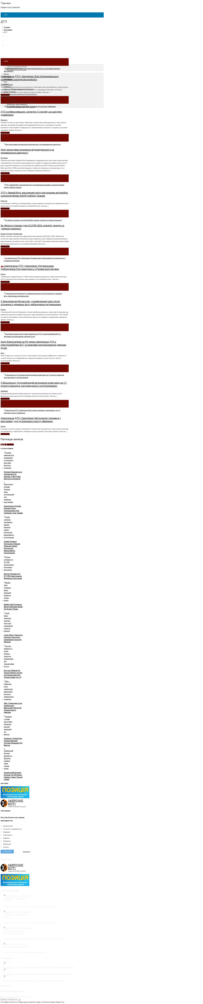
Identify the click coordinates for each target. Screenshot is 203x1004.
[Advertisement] (52, 46)
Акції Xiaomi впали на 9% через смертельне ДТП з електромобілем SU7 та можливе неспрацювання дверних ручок (33, 344)
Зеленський (7, 826)
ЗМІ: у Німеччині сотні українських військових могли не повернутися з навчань (13, 707)
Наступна (10, 444)
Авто (20, 94)
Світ (5, 81)
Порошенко (7, 835)
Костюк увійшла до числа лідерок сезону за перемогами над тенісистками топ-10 (41, 974)
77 (5, 444)
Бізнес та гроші (6, 234)
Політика (4, 158)
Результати (26, 852)
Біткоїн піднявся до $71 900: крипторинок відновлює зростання (13, 576)
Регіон (5, 15)
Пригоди (4, 85)
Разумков (7, 841)
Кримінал (4, 391)
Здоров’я (17, 66)
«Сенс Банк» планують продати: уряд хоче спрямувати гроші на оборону (37, 981)
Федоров (6, 832)
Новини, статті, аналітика (10, 7)
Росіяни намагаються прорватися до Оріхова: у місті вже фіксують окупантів (29, 906)
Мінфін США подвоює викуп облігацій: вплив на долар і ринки (13, 607)
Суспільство (10, 64)
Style (17, 104)
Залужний (7, 844)
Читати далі (5, 95)
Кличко (6, 847)
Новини (6, 61)
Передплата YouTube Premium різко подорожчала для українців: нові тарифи (29, 922)
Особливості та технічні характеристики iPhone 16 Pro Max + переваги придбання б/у (42, 967)
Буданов (6, 838)
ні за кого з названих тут (12, 829)
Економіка (7, 25)
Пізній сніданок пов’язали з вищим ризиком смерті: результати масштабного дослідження (33, 939)
